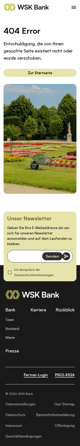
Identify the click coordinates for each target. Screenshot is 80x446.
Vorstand (12, 328)
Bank (10, 310)
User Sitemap (64, 404)
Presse (12, 351)
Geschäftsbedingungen (23, 436)
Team (9, 319)
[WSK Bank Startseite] (32, 294)
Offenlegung (65, 425)
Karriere (38, 310)
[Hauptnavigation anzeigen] (73, 7)
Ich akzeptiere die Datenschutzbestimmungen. (40, 272)
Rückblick (65, 310)
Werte (10, 337)
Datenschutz (15, 415)
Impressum (13, 425)
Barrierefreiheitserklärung (55, 415)
